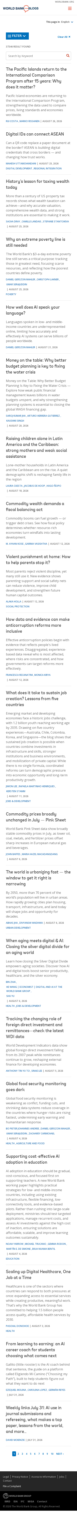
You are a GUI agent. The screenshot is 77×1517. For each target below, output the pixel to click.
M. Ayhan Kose (14, 543)
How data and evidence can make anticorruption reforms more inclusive (38, 626)
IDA (15, 1501)
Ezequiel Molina (16, 1390)
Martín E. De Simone (18, 1249)
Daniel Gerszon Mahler (20, 279)
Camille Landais (31, 221)
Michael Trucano (35, 1244)
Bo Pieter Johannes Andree (22, 1128)
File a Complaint (12, 1486)
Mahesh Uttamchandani (21, 163)
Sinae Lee (36, 1070)
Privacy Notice (20, 1476)
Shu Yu (10, 996)
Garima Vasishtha (36, 543)
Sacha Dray (13, 221)
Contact (7, 1480)
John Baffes (13, 854)
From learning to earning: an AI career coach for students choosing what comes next (35, 1350)
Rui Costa (12, 121)
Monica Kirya (42, 675)
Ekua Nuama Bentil (43, 1249)
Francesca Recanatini (19, 675)
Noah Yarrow (14, 1244)
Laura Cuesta (14, 485)
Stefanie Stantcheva (56, 221)
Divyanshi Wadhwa (31, 922)
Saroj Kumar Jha (16, 415)
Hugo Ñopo (54, 485)
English (65, 22)
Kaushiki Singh (15, 420)
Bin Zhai (11, 982)
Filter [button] (17, 36)
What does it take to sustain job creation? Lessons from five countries (36, 699)
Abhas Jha (12, 922)
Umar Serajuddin (16, 284)
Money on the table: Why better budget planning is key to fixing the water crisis (36, 366)
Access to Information (43, 1476)
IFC (22, 1501)
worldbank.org (64, 2)
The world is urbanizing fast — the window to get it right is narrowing (38, 878)
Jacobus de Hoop (34, 485)
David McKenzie (15, 1440)
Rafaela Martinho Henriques (37, 786)
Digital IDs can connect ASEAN (35, 134)
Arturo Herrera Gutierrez (43, 415)
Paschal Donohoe (17, 1326)
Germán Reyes (57, 1390)
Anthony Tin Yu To (18, 1070)
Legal (6, 1476)
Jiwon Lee (11, 786)
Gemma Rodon (57, 1244)
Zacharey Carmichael (42, 1133)
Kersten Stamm (15, 791)
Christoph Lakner (48, 279)
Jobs (61, 1476)
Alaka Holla (13, 601)
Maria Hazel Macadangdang (40, 854)
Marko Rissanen (29, 121)
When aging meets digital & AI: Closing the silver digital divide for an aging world (37, 947)
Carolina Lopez (37, 1390)
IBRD (7, 1501)
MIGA (31, 1501)
